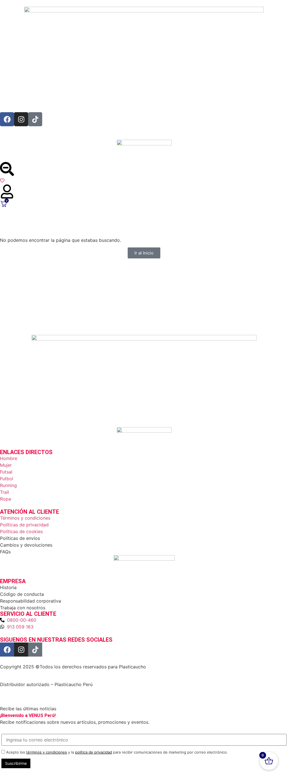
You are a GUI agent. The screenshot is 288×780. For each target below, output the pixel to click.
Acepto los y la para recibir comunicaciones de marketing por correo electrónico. (116, 752)
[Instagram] (21, 119)
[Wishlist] (144, 181)
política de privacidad (93, 752)
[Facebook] (7, 119)
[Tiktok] (35, 119)
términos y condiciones (46, 752)
